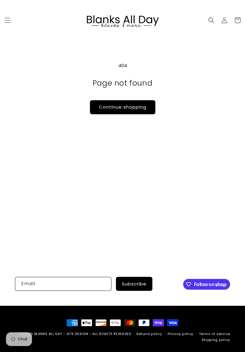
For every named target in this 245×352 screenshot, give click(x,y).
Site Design (77, 333)
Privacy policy (180, 333)
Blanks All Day (48, 333)
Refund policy (149, 333)
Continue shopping (122, 107)
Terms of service (214, 333)
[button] (7, 20)
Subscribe (134, 284)
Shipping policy (216, 339)
